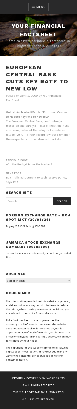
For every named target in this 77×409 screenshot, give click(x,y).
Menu (40, 7)
